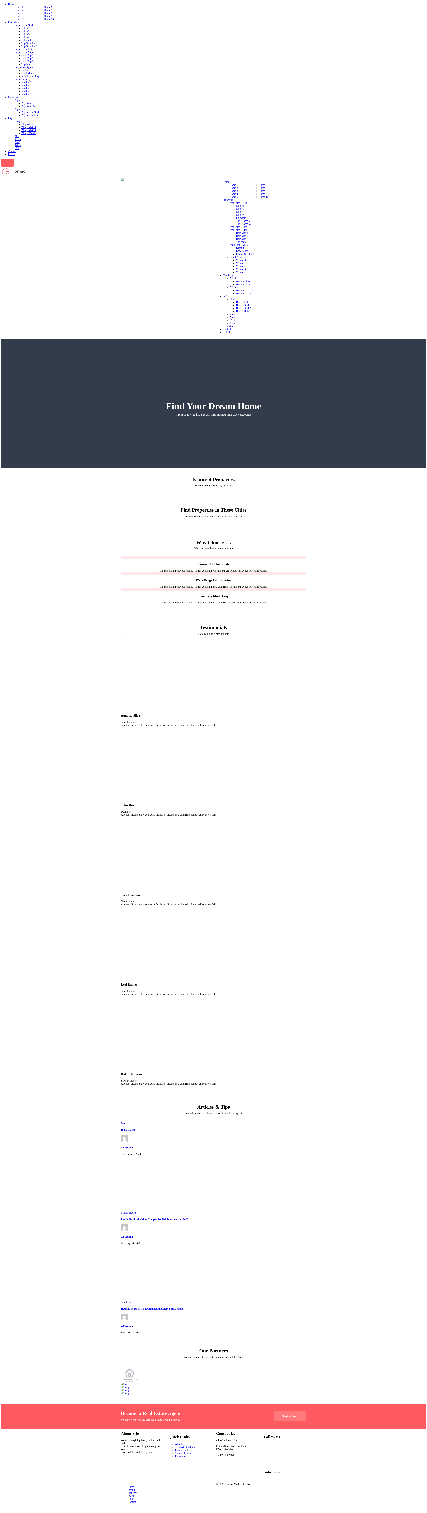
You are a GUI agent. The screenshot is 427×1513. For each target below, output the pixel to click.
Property (132, 1492)
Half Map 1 (27, 55)
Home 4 (19, 16)
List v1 (11, 154)
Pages (11, 118)
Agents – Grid (28, 103)
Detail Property (23, 79)
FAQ (17, 142)
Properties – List (23, 49)
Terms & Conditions (185, 1447)
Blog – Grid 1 (28, 127)
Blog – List (27, 124)
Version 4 (26, 91)
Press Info (180, 1456)
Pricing (18, 145)
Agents (18, 100)
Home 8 (48, 13)
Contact (12, 151)
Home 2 (19, 10)
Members (13, 97)
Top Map (26, 64)
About (18, 139)
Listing (131, 1489)
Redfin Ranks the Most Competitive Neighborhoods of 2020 (154, 1219)
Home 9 (48, 16)
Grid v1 (25, 28)
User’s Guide (182, 1450)
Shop (17, 136)
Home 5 (19, 19)
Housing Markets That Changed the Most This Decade (152, 1308)
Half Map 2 (27, 58)
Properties (13, 22)
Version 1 (26, 82)
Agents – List (28, 106)
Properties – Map (24, 52)
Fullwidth (26, 40)
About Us (180, 1444)
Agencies (20, 109)
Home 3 (19, 13)
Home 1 (19, 7)
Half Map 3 (27, 61)
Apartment (126, 1302)
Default (25, 70)
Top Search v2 (29, 46)
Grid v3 (25, 34)
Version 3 (26, 88)
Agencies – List (29, 115)
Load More (27, 73)
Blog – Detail (28, 133)
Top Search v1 (29, 43)
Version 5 (26, 94)
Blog (17, 121)
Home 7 (48, 10)
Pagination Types (24, 67)
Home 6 (48, 7)
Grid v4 (25, 37)
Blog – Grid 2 (28, 130)
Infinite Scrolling (30, 76)
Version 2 (26, 85)
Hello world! (128, 1130)
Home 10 (49, 19)
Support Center (183, 1453)
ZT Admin (127, 1147)
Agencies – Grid (30, 112)
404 (17, 148)
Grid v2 (25, 31)
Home (11, 4)
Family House (128, 1212)
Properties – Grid (24, 25)
